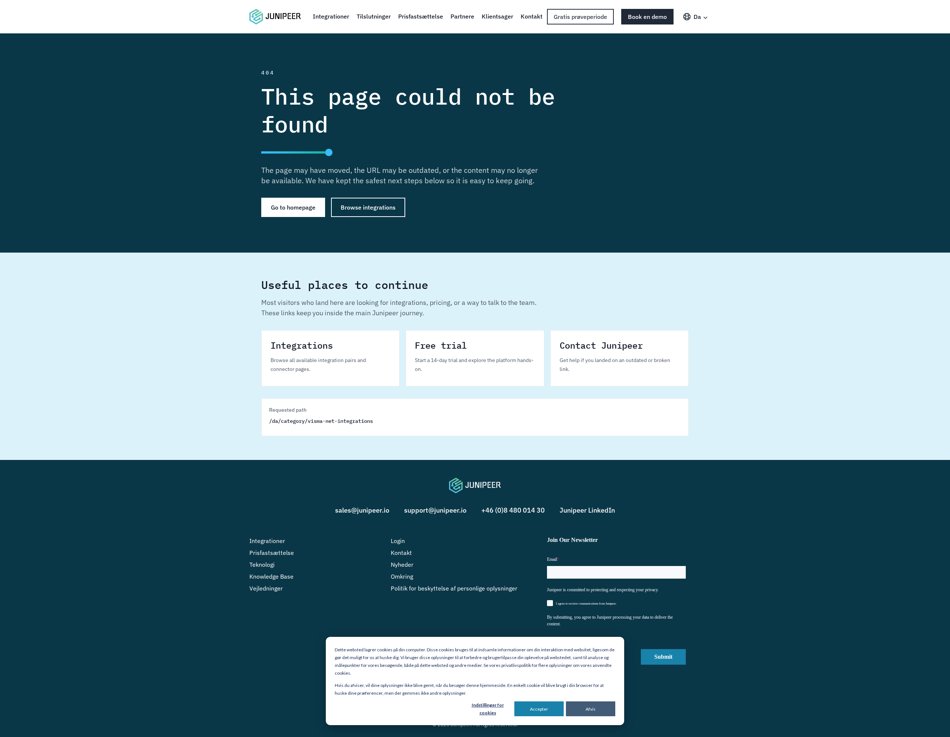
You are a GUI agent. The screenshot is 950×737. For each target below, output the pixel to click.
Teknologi (262, 564)
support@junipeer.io (435, 510)
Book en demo (647, 16)
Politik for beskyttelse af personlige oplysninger (454, 588)
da (697, 16)
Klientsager (497, 16)
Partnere (462, 16)
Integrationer (331, 16)
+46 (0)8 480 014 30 (513, 510)
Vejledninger (266, 588)
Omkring (402, 576)
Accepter (539, 709)
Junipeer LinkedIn (587, 510)
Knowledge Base (271, 576)
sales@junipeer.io (362, 510)
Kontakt (532, 16)
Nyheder (402, 564)
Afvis (591, 709)
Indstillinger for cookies (488, 708)
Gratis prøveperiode (580, 16)
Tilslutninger (374, 16)
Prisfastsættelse (420, 16)
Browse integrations (368, 207)
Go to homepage (293, 207)
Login (398, 540)
